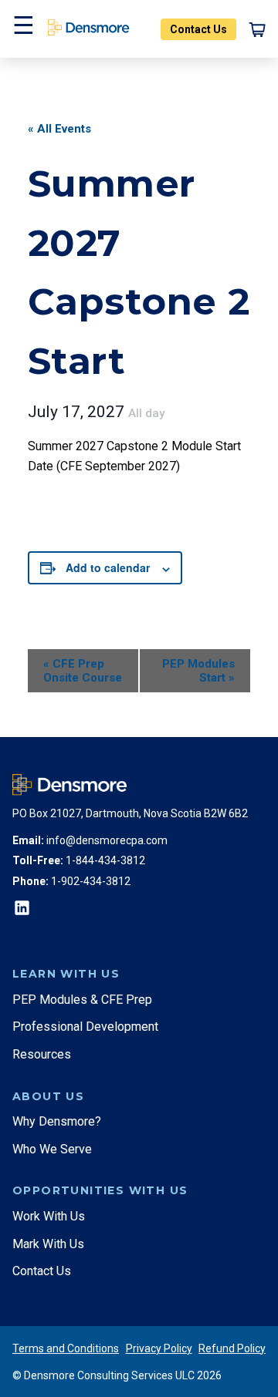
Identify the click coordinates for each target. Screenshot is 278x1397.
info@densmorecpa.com (107, 840)
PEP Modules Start (198, 671)
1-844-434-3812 (105, 860)
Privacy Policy (159, 1348)
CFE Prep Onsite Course (82, 671)
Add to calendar (108, 567)
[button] (21, 29)
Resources (41, 1054)
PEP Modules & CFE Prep (82, 999)
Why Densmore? (56, 1121)
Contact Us (198, 29)
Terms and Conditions (65, 1348)
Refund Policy (232, 1348)
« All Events (59, 129)
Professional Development (85, 1026)
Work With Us (48, 1216)
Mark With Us (48, 1244)
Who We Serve (52, 1149)
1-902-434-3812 (91, 881)
